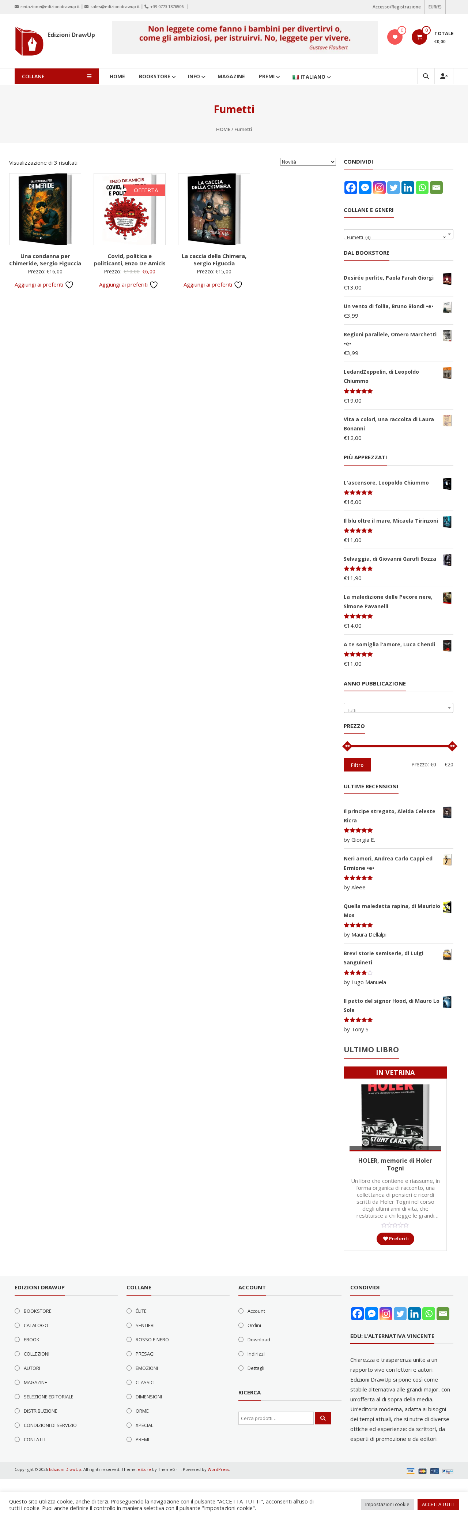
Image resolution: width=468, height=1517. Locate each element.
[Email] (436, 187)
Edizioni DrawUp (71, 35)
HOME (117, 76)
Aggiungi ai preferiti (40, 284)
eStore (144, 1469)
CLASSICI (145, 1382)
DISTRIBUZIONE (40, 1411)
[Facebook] (350, 187)
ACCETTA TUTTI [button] (438, 1504)
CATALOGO (36, 1325)
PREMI (267, 76)
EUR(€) (435, 7)
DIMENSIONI (149, 1396)
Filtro (357, 765)
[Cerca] (323, 1418)
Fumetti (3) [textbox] (396, 237)
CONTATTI (34, 1439)
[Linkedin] (407, 187)
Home (223, 129)
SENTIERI (145, 1325)
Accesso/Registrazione (397, 7)
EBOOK (31, 1339)
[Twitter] (393, 187)
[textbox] (398, 710)
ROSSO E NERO (152, 1339)
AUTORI (32, 1368)
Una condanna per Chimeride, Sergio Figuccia (45, 259)
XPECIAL (144, 1425)
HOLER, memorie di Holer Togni (395, 1164)
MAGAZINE (231, 76)
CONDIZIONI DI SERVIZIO (50, 1425)
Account (256, 1311)
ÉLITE (141, 1311)
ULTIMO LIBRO (371, 1049)
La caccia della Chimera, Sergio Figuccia (214, 259)
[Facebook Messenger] (365, 187)
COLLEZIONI (36, 1353)
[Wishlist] (395, 37)
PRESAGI (145, 1353)
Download (259, 1339)
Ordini (254, 1325)
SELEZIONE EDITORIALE (48, 1396)
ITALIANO (313, 76)
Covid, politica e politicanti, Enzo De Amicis (130, 259)
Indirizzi (256, 1353)
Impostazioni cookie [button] (387, 1504)
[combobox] (398, 234)
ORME (142, 1411)
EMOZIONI (147, 1368)
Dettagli (256, 1368)
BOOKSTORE (154, 76)
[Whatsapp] (422, 187)
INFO (194, 76)
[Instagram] (379, 187)
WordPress (218, 1469)
